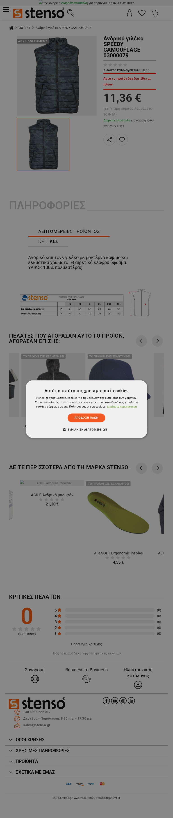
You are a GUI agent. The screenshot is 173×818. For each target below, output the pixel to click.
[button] (86, 429)
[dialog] (86, 409)
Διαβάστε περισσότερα (122, 407)
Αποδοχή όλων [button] (87, 418)
